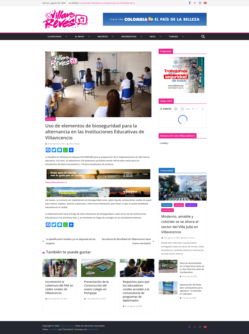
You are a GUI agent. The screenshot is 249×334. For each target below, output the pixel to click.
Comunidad (166, 205)
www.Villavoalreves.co (56, 182)
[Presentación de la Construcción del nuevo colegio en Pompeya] (98, 260)
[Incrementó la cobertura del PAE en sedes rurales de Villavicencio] (59, 260)
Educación (50, 119)
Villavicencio (167, 210)
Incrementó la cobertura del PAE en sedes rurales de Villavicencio (59, 287)
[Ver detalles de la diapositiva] (155, 19)
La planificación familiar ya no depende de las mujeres (71, 241)
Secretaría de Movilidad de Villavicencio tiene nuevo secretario (126, 241)
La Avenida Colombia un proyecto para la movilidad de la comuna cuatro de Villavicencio (107, 4)
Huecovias (179, 205)
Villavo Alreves (75, 144)
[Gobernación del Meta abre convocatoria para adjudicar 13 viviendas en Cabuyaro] (168, 291)
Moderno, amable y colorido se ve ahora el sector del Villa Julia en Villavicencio (179, 224)
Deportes (103, 36)
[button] (65, 37)
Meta (152, 36)
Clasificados (54, 36)
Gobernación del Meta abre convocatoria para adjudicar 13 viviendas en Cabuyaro (191, 289)
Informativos (128, 36)
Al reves (79, 36)
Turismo (173, 36)
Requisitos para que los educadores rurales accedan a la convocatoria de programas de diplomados (136, 291)
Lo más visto (191, 205)
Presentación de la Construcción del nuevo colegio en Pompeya (96, 287)
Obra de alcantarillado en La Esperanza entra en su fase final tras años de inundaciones (192, 268)
